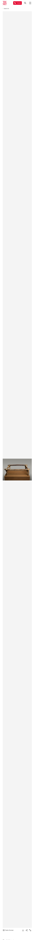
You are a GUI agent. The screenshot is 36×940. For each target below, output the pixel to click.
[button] (17, 469)
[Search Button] (25, 3)
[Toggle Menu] (30, 3)
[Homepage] (5, 3)
